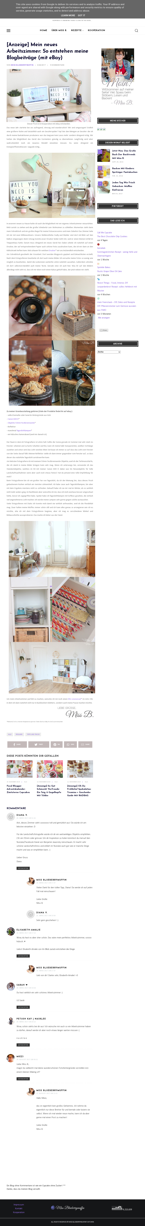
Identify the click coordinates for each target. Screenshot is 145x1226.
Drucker (52, 251)
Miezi (20, 1057)
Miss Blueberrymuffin (51, 880)
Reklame (19, 734)
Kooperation (96, 30)
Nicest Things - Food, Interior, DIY (112, 283)
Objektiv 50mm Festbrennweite (21, 423)
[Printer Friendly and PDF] (103, 330)
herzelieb (101, 248)
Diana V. (22, 815)
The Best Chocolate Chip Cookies (112, 236)
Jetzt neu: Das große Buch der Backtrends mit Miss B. (124, 154)
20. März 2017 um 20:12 (26, 1022)
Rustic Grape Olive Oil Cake (109, 271)
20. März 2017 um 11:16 (26, 818)
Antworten (23, 868)
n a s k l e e (22, 1038)
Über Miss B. (59, 30)
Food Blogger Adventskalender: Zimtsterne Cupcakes (18, 789)
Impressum (19, 1205)
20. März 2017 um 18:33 (26, 988)
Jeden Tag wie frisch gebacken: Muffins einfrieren (123, 186)
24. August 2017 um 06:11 (27, 1059)
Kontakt (18, 1208)
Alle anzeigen (104, 318)
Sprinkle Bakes (103, 267)
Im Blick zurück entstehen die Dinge (58, 949)
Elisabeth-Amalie (29, 930)
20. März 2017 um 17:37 (46, 883)
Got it (81, 15)
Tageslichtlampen (24, 431)
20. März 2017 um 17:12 (26, 933)
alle (9, 734)
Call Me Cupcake (104, 233)
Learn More (68, 15)
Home (43, 30)
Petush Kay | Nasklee (31, 1019)
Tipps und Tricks (33, 734)
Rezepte (76, 30)
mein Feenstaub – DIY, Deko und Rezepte (116, 302)
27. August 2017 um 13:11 (47, 1093)
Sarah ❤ (22, 985)
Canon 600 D (13, 419)
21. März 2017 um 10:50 (46, 915)
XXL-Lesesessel (74, 699)
